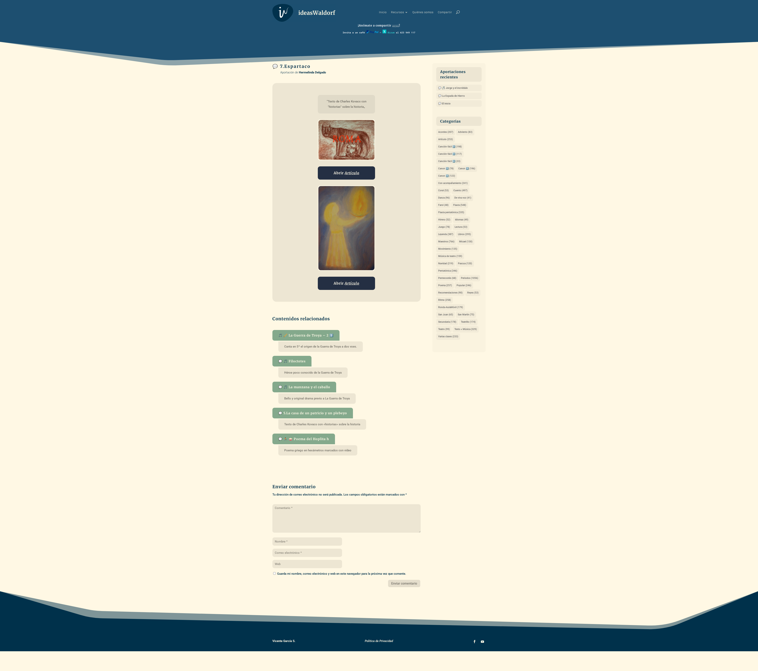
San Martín (466, 314)
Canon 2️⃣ (446, 168)
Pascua (465, 263)
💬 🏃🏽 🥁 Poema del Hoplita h (303, 439)
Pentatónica (447, 270)
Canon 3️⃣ (466, 168)
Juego (444, 227)
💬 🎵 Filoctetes (292, 361)
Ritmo (444, 300)
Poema (445, 285)
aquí (395, 25)
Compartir (445, 12)
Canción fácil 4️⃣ (449, 161)
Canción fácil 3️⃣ (450, 154)
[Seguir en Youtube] (482, 641)
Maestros (446, 241)
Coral (443, 190)
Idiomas (461, 219)
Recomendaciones (450, 292)
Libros (464, 234)
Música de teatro (450, 256)
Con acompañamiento (453, 183)
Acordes (445, 132)
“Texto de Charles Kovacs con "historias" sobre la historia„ (347, 104)
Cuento (460, 190)
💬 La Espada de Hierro (451, 95)
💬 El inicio (444, 103)
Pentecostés (447, 278)
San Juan (445, 314)
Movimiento (447, 248)
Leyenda (445, 234)
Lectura (461, 227)
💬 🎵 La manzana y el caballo (304, 387)
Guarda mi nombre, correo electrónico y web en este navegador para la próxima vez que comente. (341, 573)
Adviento (465, 132)
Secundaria (447, 322)
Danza (444, 197)
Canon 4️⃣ (446, 175)
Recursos (397, 12)
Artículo (445, 139)
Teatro (444, 329)
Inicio (383, 12)
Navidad (445, 263)
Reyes (472, 292)
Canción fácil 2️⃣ (450, 146)
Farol (443, 205)
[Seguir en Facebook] (474, 641)
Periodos (469, 278)
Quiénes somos (422, 12)
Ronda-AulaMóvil (450, 307)
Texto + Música (465, 329)
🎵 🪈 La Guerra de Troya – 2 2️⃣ (306, 335)
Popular (464, 285)
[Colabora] (372, 32)
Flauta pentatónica (451, 212)
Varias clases (448, 336)
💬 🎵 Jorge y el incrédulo (453, 87)
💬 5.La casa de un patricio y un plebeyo (312, 413)
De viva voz (462, 197)
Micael (465, 241)
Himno (444, 219)
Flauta (459, 205)
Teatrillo (468, 322)
